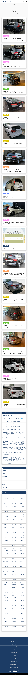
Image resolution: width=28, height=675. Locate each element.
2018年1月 (22, 579)
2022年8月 (14, 532)
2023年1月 (22, 527)
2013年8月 (14, 626)
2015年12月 (6, 603)
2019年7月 (22, 563)
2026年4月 (22, 495)
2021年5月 (14, 545)
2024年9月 (6, 511)
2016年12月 (6, 592)
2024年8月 (14, 511)
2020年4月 (22, 556)
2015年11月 (14, 603)
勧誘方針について (14, 667)
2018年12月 (6, 571)
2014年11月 (14, 613)
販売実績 (14, 644)
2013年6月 (6, 629)
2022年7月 (22, 532)
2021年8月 (14, 543)
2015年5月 (14, 608)
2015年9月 (6, 605)
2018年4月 (22, 577)
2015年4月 (22, 608)
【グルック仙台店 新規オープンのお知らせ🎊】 (12, 418)
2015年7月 (22, 605)
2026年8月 (6, 495)
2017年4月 (22, 587)
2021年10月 (22, 540)
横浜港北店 (4, 476)
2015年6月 (6, 608)
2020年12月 (6, 550)
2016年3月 (6, 600)
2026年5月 (14, 495)
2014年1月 (22, 621)
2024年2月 (14, 516)
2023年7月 (22, 522)
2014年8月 (14, 616)
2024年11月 (14, 508)
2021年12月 (6, 540)
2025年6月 (6, 503)
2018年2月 (14, 579)
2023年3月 (6, 527)
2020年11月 (14, 550)
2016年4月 (22, 597)
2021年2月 (14, 548)
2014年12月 (6, 613)
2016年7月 (22, 595)
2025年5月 (14, 503)
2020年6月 (6, 556)
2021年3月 (6, 548)
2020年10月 (22, 550)
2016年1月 (22, 600)
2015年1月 (22, 610)
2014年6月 (6, 618)
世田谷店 (4, 473)
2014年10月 (22, 613)
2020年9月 (6, 553)
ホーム (2, 4)
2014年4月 (22, 618)
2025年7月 (22, 501)
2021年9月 (6, 543)
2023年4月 (22, 524)
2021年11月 (14, 540)
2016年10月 (22, 592)
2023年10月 (22, 519)
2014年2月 (14, 621)
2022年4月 (22, 535)
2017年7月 (22, 584)
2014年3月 (6, 621)
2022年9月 (6, 532)
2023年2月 (14, 527)
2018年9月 (6, 574)
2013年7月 (22, 626)
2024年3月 (6, 516)
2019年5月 (14, 566)
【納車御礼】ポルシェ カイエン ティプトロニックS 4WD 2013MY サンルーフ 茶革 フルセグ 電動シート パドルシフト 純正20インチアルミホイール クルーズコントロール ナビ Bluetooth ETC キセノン (13, 442)
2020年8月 (14, 553)
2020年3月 (6, 558)
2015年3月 (6, 610)
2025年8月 (14, 501)
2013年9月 (6, 626)
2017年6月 (6, 587)
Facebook (20, 1)
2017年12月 (6, 582)
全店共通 (4, 470)
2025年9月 (6, 501)
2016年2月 (14, 600)
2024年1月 (22, 516)
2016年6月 (6, 597)
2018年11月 (14, 571)
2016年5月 (14, 597)
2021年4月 (22, 545)
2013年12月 (6, 624)
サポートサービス (14, 649)
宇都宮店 (4, 484)
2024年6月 (6, 514)
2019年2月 (14, 569)
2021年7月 (22, 543)
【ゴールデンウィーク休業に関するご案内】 (12, 421)
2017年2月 (14, 590)
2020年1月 (22, 558)
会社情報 (14, 655)
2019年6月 (6, 566)
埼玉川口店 (4, 487)
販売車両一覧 (14, 641)
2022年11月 (14, 529)
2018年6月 (6, 577)
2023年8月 (14, 522)
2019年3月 (6, 569)
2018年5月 (14, 577)
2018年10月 (22, 571)
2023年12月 (6, 519)
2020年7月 (22, 553)
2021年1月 (22, 548)
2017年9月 (6, 584)
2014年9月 (6, 616)
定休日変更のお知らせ (7, 415)
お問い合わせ (14, 661)
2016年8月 (14, 595)
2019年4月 (22, 566)
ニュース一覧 (7, 4)
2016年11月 (14, 592)
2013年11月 (14, 624)
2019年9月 (6, 563)
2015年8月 (14, 605)
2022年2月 (14, 537)
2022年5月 (14, 535)
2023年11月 (14, 519)
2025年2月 (14, 506)
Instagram (23, 1)
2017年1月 (22, 590)
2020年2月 (14, 558)
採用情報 (13, 658)
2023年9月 (6, 522)
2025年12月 (6, 498)
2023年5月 (14, 524)
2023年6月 (6, 524)
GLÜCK (6, 1)
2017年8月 (14, 584)
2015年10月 (22, 603)
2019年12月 (6, 561)
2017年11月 (14, 582)
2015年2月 (14, 610)
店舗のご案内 (14, 652)
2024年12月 (6, 508)
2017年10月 (22, 582)
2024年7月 (22, 511)
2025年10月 (22, 498)
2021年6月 (6, 545)
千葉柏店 (4, 479)
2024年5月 (14, 514)
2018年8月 (14, 574)
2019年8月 (14, 563)
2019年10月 (22, 561)
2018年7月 (22, 574)
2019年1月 (22, 569)
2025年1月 (22, 506)
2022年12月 (6, 529)
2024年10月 (22, 508)
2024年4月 (22, 514)
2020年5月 (14, 556)
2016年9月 (6, 595)
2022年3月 (6, 537)
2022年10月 (22, 529)
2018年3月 (6, 579)
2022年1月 (22, 537)
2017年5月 (14, 587)
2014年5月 (14, 618)
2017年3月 (6, 590)
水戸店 (3, 481)
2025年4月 (22, 503)
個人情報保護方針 (14, 664)
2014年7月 (22, 616)
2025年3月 (6, 506)
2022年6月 (6, 535)
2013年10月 (22, 624)
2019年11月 (14, 561)
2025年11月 (14, 498)
